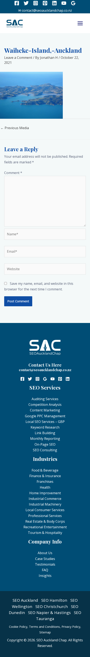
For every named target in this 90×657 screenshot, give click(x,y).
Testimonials (45, 564)
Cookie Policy (18, 626)
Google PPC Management (45, 416)
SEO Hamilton (54, 600)
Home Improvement (45, 493)
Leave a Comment (18, 57)
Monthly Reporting (45, 438)
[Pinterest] (45, 3)
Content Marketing (45, 410)
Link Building (45, 433)
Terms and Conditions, (45, 626)
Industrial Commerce (45, 498)
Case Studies (45, 558)
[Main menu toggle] (80, 23)
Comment (13, 172)
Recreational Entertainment (45, 527)
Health (45, 487)
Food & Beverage (45, 470)
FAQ (45, 570)
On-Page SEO (45, 444)
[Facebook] (16, 3)
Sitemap (45, 632)
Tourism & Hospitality (45, 532)
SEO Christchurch (51, 606)
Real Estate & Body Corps (45, 521)
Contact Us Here (45, 365)
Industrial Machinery (45, 504)
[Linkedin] (54, 3)
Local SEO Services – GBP (45, 421)
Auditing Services (45, 399)
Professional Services (45, 515)
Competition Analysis (45, 404)
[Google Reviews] (73, 3)
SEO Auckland (25, 600)
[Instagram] (35, 3)
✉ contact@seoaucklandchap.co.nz (45, 10)
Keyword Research (45, 427)
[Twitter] (26, 3)
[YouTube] (63, 3)
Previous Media (14, 128)
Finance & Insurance (45, 476)
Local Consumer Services (45, 510)
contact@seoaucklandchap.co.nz (45, 370)
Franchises (45, 481)
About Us (45, 553)
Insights (45, 575)
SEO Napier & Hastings (49, 612)
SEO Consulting (45, 450)
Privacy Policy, (71, 626)
